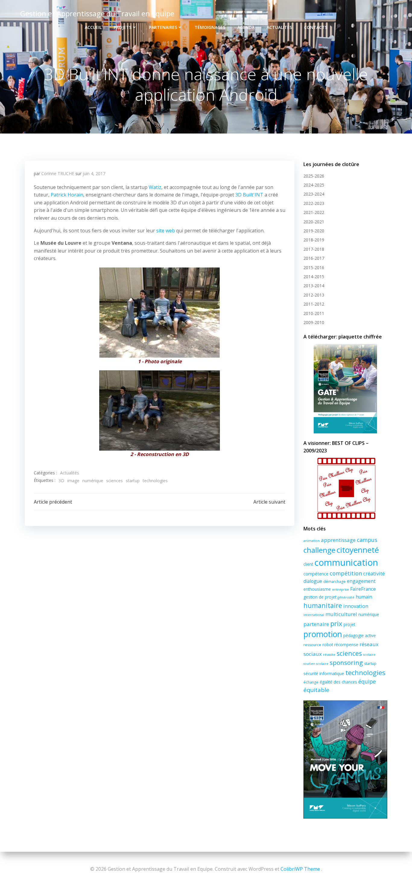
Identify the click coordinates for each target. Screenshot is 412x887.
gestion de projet (319, 597)
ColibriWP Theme (300, 869)
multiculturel (341, 614)
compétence (315, 574)
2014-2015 (313, 276)
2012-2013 (313, 295)
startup (133, 480)
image (73, 480)
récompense (346, 644)
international (313, 615)
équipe (367, 681)
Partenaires (163, 27)
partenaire (316, 624)
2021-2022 (313, 212)
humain (364, 596)
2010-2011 (313, 313)
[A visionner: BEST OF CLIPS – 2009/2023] (345, 488)
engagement (361, 581)
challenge (319, 550)
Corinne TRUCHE (57, 173)
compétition (346, 573)
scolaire (369, 655)
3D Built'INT (249, 194)
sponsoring (346, 662)
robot (327, 644)
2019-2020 (313, 231)
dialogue (312, 581)
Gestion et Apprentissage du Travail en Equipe (97, 13)
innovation (355, 606)
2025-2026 (313, 176)
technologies (155, 480)
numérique (92, 480)
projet (349, 624)
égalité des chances (338, 682)
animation (311, 541)
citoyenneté (358, 549)
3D (61, 480)
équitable (316, 690)
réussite (329, 655)
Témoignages (210, 27)
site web (165, 230)
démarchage (334, 581)
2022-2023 (313, 203)
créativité (374, 573)
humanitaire (322, 605)
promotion (322, 634)
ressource (312, 644)
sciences (114, 480)
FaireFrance (363, 589)
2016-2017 (313, 258)
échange (311, 682)
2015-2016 (313, 267)
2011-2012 (313, 304)
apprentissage (338, 539)
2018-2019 (313, 240)
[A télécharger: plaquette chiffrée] (345, 388)
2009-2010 (313, 322)
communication (346, 562)
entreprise (340, 589)
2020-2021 (313, 222)
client (308, 564)
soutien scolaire (315, 664)
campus (367, 539)
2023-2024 (313, 194)
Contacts (315, 27)
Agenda (246, 27)
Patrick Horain (67, 194)
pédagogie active (359, 635)
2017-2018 (313, 249)
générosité (346, 597)
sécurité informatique (323, 673)
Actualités (279, 27)
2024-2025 (313, 185)
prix (336, 623)
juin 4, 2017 (94, 173)
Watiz (155, 187)
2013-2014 (313, 285)
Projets (123, 27)
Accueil (93, 27)
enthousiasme (317, 589)
